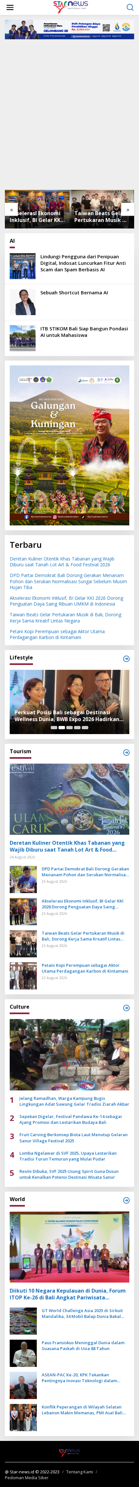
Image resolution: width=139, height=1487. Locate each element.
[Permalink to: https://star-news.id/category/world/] (126, 1200)
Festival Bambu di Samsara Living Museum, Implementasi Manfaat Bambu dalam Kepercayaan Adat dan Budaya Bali (68, 716)
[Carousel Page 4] (77, 727)
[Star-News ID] (70, 7)
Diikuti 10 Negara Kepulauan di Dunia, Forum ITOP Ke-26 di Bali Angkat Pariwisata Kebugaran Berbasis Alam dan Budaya (68, 1294)
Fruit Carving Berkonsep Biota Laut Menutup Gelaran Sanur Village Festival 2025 (73, 1137)
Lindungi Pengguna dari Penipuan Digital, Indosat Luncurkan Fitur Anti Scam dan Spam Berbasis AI (83, 263)
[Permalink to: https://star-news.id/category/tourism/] (126, 752)
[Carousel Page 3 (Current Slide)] (69, 727)
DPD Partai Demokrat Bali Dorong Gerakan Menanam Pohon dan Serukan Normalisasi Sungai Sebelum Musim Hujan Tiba (68, 581)
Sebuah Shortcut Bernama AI (74, 292)
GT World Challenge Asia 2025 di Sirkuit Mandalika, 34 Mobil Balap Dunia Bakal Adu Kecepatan (82, 1313)
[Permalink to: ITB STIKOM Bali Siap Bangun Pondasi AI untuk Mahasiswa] (23, 338)
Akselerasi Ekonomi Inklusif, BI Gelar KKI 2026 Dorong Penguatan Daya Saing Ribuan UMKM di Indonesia (36, 217)
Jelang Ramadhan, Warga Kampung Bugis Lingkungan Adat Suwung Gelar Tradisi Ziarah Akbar (74, 1101)
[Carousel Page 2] (62, 727)
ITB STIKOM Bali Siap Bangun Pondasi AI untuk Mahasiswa (84, 331)
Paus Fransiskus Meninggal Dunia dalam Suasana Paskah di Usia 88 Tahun (83, 1345)
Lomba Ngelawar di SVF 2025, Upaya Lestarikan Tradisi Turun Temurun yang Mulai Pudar (68, 1156)
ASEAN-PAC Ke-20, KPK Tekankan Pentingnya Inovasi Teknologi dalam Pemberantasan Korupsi (79, 1377)
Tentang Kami (79, 1472)
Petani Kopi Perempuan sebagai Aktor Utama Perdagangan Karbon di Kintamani (57, 634)
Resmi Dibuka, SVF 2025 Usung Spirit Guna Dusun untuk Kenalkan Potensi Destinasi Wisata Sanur (69, 1174)
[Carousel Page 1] (54, 727)
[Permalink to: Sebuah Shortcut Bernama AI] (23, 302)
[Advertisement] (69, 114)
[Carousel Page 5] (85, 727)
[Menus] (10, 7)
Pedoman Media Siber (26, 1478)
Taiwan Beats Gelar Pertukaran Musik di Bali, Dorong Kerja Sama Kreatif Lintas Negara (100, 217)
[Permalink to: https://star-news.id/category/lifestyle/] (126, 659)
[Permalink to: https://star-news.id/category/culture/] (126, 1008)
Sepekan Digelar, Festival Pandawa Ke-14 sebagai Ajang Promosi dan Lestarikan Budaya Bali (70, 1119)
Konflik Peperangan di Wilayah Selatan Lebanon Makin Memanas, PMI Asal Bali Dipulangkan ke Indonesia (82, 1410)
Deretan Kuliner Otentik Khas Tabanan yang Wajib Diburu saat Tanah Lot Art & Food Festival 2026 (62, 562)
